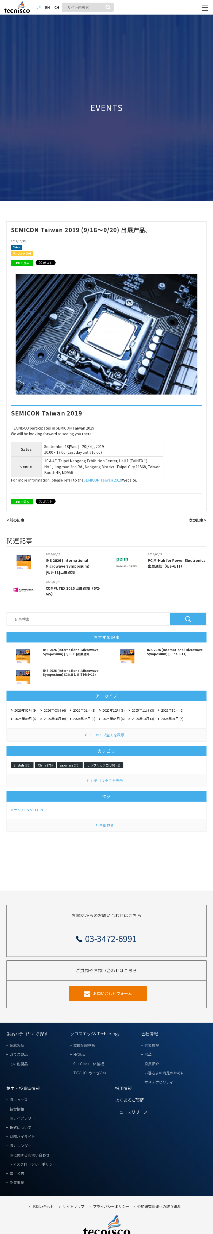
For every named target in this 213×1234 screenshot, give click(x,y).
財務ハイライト (22, 1136)
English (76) (22, 765)
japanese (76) (69, 765)
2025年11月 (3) (143, 710)
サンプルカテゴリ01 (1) (103, 765)
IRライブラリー (22, 1118)
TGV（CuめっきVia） (90, 1073)
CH (56, 7)
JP (38, 7)
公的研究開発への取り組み (159, 1206)
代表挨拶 (151, 1045)
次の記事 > (198, 520)
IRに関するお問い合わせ (30, 1155)
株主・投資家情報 (23, 1088)
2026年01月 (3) (84, 710)
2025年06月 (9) (84, 718)
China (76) (45, 765)
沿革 (148, 1054)
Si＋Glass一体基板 (88, 1064)
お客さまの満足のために (164, 1073)
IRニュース (19, 1099)
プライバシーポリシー (111, 1206)
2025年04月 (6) (113, 718)
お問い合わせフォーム (112, 993)
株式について (20, 1127)
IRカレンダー (20, 1146)
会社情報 (149, 1033)
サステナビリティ (158, 1082)
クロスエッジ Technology (94, 1033)
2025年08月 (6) (55, 718)
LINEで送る (22, 263)
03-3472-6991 (111, 938)
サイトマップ (73, 1206)
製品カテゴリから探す (27, 1033)
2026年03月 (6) (55, 710)
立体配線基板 (84, 1045)
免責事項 (17, 1182)
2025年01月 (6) (172, 718)
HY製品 (79, 1054)
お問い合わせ (43, 1206)
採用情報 (123, 1088)
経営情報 (17, 1109)
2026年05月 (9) (25, 710)
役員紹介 (151, 1064)
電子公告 (17, 1173)
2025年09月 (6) (25, 718)
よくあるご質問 (129, 1100)
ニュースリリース (131, 1112)
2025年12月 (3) (113, 710)
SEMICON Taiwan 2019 (103, 480)
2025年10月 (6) (172, 710)
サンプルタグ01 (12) (28, 810)
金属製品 (17, 1045)
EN (47, 7)
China (16, 247)
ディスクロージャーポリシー (33, 1164)
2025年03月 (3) (143, 718)
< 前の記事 (15, 520)
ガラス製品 (19, 1054)
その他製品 (19, 1064)
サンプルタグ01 (21, 253)
